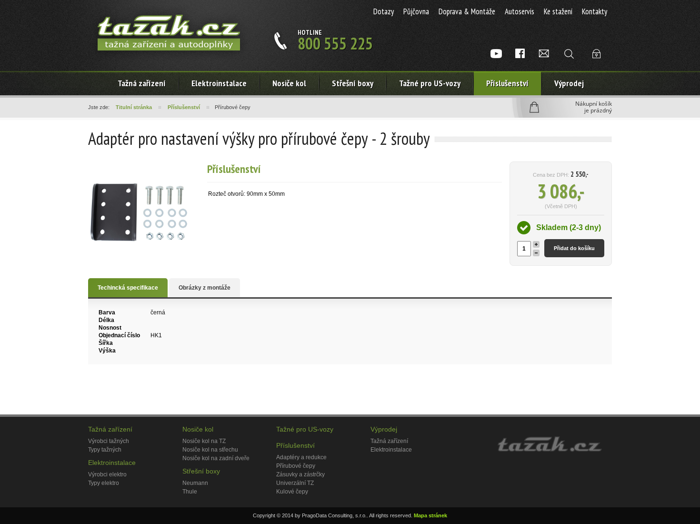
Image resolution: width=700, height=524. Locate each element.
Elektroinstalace (112, 462)
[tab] (128, 287)
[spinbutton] (524, 248)
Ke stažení (558, 11)
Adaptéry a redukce (301, 457)
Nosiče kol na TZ (204, 441)
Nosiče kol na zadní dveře (216, 458)
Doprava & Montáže (467, 11)
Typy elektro (103, 483)
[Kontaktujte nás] (544, 53)
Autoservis (519, 11)
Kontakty (594, 11)
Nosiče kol (289, 83)
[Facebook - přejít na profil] (520, 53)
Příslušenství (507, 83)
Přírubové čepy (295, 466)
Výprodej (569, 83)
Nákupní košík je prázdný (593, 107)
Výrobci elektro (107, 474)
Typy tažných (104, 449)
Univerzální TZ (295, 483)
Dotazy (383, 11)
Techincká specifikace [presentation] (128, 287)
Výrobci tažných (108, 441)
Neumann (195, 483)
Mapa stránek (430, 515)
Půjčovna (416, 11)
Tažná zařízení (142, 83)
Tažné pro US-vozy (429, 83)
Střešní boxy (352, 83)
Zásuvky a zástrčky (300, 474)
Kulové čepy (292, 491)
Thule (189, 491)
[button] (536, 244)
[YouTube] (496, 53)
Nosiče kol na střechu (210, 449)
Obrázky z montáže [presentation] (204, 287)
